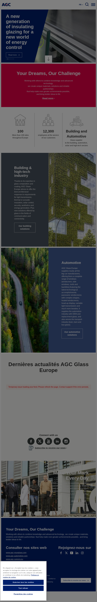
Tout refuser (23, 588)
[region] (23, 581)
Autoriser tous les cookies (23, 582)
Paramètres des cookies (23, 594)
